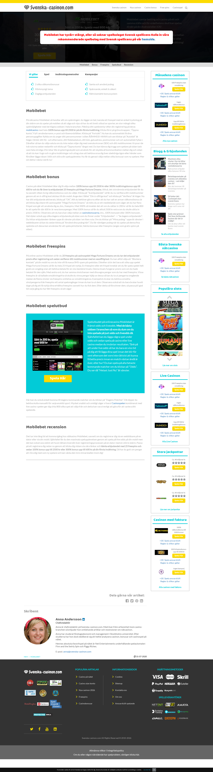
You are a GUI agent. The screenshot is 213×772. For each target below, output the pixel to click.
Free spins (164, 7)
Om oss (118, 697)
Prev (169, 297)
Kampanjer (91, 74)
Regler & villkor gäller (170, 96)
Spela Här (58, 378)
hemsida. (148, 39)
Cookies (118, 677)
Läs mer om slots (170, 365)
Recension (128, 64)
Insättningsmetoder (67, 74)
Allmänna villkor (97, 750)
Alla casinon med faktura (170, 587)
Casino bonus (150, 7)
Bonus (95, 64)
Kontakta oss (121, 690)
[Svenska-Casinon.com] (50, 7)
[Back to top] (206, 765)
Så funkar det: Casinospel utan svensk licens (174, 198)
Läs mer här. (147, 770)
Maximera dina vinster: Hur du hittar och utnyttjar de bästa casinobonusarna (177, 162)
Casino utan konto (87, 683)
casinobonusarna (90, 212)
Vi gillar (33, 74)
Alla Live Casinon (170, 441)
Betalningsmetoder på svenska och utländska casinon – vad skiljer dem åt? (177, 180)
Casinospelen (118, 403)
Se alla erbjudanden (170, 234)
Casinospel (178, 7)
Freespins (104, 64)
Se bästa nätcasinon (170, 277)
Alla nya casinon (170, 141)
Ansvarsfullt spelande (125, 703)
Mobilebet (84, 64)
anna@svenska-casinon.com (77, 651)
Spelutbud (116, 64)
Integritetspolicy (115, 750)
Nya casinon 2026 (87, 690)
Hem (26, 657)
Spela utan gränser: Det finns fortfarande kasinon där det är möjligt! (176, 217)
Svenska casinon (119, 7)
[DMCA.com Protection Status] (43, 714)
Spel (46, 74)
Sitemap (118, 683)
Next (169, 359)
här (137, 754)
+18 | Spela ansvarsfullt (170, 93)
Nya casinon (135, 7)
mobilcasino (32, 130)
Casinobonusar (85, 703)
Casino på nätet (86, 677)
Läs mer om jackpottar (170, 509)
